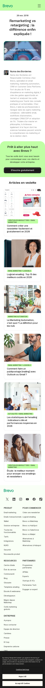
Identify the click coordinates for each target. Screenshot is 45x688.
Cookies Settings (22, 670)
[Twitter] (7, 499)
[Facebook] (34, 499)
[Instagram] (20, 499)
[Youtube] (27, 499)
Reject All (22, 676)
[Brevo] (8, 5)
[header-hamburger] (39, 6)
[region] (22, 669)
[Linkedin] (14, 499)
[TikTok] (40, 499)
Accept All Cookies (22, 683)
